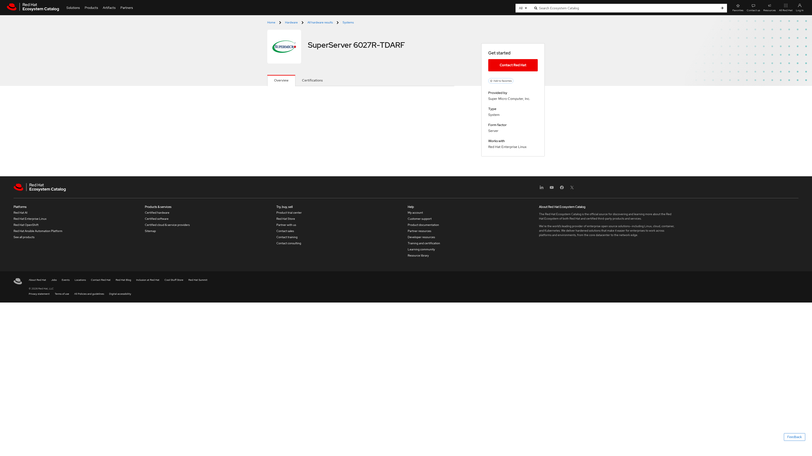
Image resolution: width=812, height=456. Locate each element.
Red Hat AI (20, 212)
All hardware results (320, 22)
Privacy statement (39, 294)
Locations (80, 280)
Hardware (291, 22)
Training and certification (424, 243)
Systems (348, 22)
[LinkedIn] (541, 189)
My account (415, 212)
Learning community (421, 249)
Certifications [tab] (312, 80)
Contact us (753, 10)
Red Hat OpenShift (26, 225)
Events (66, 280)
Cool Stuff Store (174, 280)
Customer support (420, 219)
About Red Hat (37, 280)
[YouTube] (551, 189)
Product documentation (423, 225)
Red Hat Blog (123, 280)
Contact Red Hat (513, 65)
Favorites (737, 10)
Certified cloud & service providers (167, 225)
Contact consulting (288, 243)
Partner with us (286, 225)
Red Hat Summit (197, 280)
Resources (769, 10)
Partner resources (419, 231)
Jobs (54, 280)
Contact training (287, 237)
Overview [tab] (281, 80)
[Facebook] (561, 189)
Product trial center (289, 212)
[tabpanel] (360, 96)
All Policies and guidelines (89, 294)
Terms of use (62, 294)
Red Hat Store (285, 219)
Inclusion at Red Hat (147, 280)
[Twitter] (572, 189)
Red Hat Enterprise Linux (30, 219)
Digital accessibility (120, 294)
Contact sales (285, 231)
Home (271, 22)
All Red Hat (786, 10)
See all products (24, 237)
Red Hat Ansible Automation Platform (38, 231)
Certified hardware (157, 212)
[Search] (722, 8)
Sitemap (150, 231)
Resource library (418, 255)
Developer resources (421, 237)
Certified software (157, 219)
